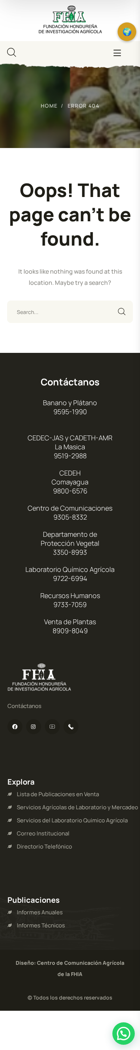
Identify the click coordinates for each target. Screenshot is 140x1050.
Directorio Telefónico (44, 846)
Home (49, 105)
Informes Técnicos (41, 925)
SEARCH (121, 311)
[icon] (14, 726)
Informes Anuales (40, 912)
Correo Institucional (43, 833)
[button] (123, 1033)
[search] (11, 52)
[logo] (70, 20)
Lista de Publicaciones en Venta (58, 794)
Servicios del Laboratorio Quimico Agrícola (72, 820)
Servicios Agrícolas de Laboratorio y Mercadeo (77, 807)
